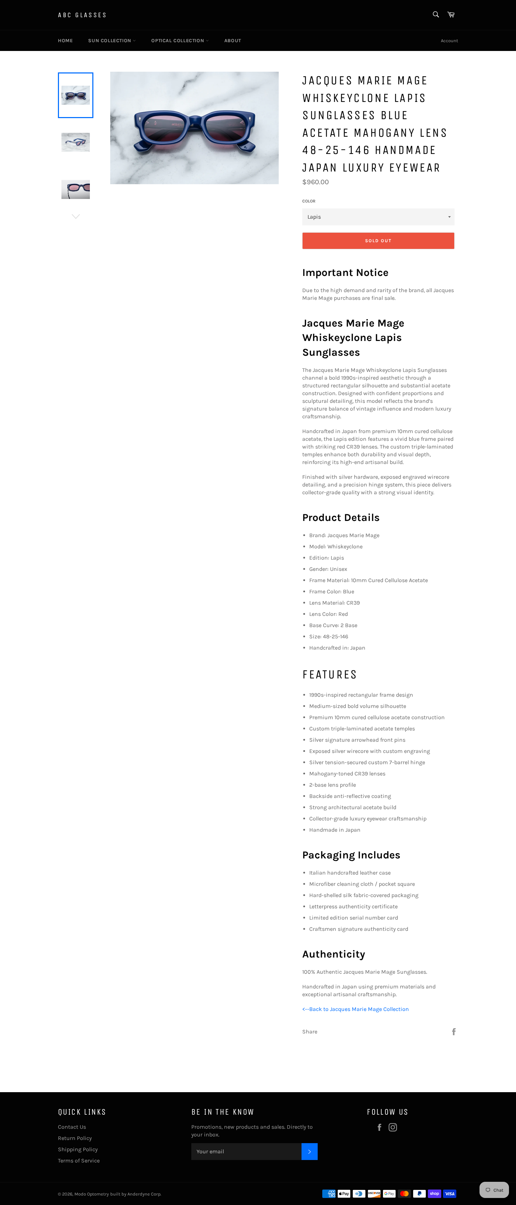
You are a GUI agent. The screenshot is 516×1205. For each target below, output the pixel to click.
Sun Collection (110, 41)
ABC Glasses (82, 15)
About (232, 41)
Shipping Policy (78, 1149)
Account (449, 40)
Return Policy (75, 1138)
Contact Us (72, 1126)
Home (65, 41)
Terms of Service (79, 1160)
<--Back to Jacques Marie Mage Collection (355, 1009)
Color (309, 201)
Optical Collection (178, 41)
